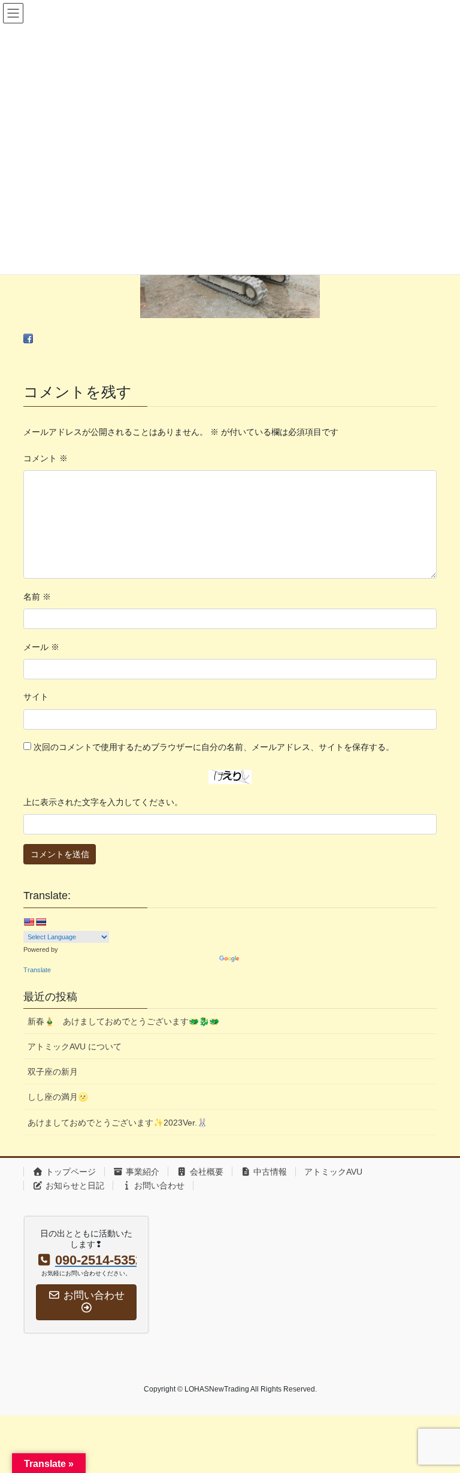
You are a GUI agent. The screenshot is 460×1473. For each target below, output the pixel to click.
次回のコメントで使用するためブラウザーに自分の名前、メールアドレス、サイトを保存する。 (214, 747)
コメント (45, 458)
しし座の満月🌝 (58, 1097)
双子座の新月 (53, 1071)
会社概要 (205, 1171)
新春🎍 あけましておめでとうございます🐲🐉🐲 (123, 1021)
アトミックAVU (333, 1171)
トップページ (69, 1171)
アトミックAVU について (75, 1046)
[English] (28, 922)
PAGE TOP (438, 1418)
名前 (37, 596)
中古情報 (269, 1171)
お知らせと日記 (73, 1185)
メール (41, 647)
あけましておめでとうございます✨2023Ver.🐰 (117, 1122)
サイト (36, 696)
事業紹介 (141, 1171)
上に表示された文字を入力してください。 (103, 802)
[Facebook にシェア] (28, 338)
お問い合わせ (158, 1185)
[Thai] (40, 922)
